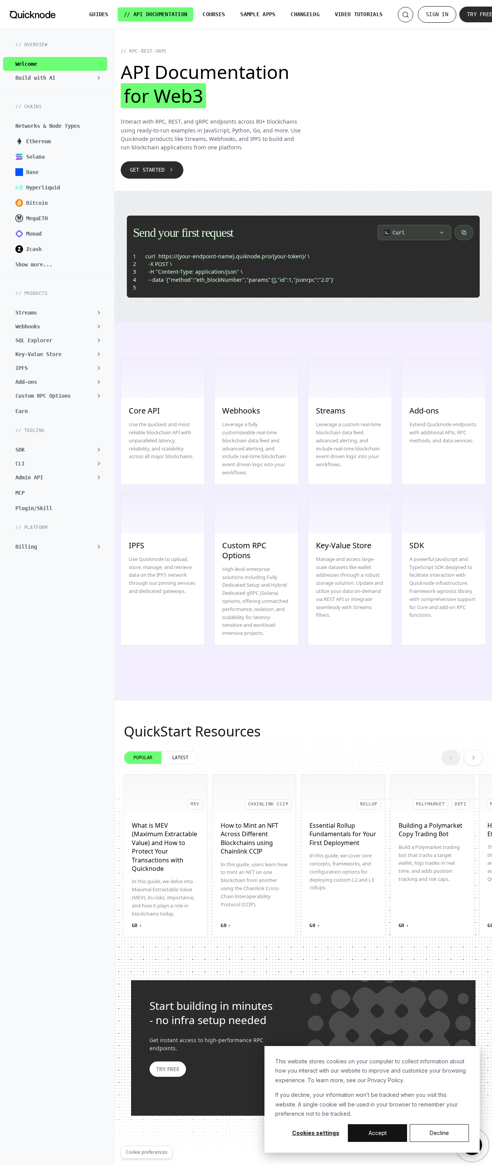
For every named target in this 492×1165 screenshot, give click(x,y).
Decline (439, 1133)
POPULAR (142, 757)
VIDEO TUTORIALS (358, 14)
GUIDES (98, 14)
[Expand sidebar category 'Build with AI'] (99, 78)
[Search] (405, 14)
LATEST (180, 757)
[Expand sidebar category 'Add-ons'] (99, 382)
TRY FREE (168, 1069)
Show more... (33, 264)
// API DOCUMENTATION (156, 14)
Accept (378, 1133)
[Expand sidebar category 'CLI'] (99, 463)
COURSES (214, 14)
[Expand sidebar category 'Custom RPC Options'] (99, 396)
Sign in (437, 14)
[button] (55, 547)
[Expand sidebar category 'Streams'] (99, 313)
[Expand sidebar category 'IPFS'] (99, 368)
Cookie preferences (147, 1152)
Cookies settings (315, 1133)
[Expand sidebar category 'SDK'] (99, 450)
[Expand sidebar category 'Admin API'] (99, 477)
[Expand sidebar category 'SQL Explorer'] (99, 340)
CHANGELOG (305, 14)
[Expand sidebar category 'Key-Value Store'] (99, 354)
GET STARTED (147, 170)
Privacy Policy (385, 1080)
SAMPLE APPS (257, 14)
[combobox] (414, 232)
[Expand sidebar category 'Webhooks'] (99, 326)
